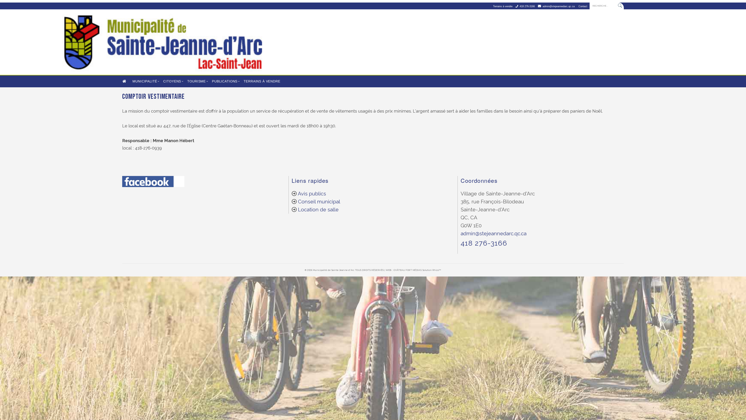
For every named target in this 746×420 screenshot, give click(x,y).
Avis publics (312, 194)
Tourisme (196, 81)
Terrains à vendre (502, 6)
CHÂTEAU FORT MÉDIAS (408, 270)
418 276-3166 (527, 6)
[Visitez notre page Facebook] (153, 184)
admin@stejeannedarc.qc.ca (559, 6)
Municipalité (144, 81)
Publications (224, 81)
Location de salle (318, 210)
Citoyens (172, 81)
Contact (583, 6)
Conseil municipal (319, 202)
